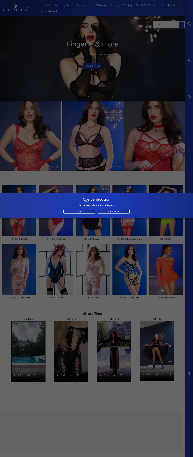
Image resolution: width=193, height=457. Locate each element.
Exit (79, 211)
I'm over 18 (113, 211)
